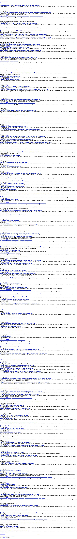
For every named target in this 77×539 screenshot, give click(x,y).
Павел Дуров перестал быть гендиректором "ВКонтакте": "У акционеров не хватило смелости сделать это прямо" (21, 30)
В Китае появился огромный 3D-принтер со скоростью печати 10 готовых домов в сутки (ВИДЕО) (17, 365)
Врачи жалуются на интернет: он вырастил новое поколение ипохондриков (14, 487)
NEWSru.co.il (2, 536)
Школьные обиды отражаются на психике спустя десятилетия (11, 432)
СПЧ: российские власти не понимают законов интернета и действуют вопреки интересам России (18, 110)
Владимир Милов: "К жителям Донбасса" (7, 484)
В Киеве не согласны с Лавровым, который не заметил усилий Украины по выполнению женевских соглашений (20, 50)
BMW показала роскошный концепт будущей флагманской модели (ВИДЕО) (13, 126)
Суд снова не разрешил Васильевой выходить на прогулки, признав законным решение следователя (18, 57)
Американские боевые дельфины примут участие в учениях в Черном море (14, 473)
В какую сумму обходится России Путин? (7, 418)
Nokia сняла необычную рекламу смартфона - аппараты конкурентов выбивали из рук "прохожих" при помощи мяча (21, 391)
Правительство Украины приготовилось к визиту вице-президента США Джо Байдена (15, 442)
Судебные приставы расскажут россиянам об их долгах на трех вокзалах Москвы (15, 408)
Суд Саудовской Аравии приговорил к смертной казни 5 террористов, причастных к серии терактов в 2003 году (20, 173)
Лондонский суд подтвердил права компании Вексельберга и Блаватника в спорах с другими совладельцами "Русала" (21, 260)
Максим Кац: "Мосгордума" (5, 227)
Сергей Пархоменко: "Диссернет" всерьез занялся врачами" (11, 177)
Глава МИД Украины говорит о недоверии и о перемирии (10, 326)
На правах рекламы (8, 289)
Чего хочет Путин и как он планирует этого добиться (9, 438)
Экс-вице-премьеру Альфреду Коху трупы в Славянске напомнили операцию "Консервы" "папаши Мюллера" (20, 394)
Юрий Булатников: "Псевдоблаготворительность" (9, 61)
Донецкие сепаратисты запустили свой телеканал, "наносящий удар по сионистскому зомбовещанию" (18, 23)
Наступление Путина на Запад (5, 336)
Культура (7, 154)
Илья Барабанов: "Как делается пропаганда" (8, 306)
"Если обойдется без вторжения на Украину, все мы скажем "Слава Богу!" (13, 296)
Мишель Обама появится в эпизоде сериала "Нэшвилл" (10, 435)
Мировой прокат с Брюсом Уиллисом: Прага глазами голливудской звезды (13, 287)
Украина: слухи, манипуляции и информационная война (10, 253)
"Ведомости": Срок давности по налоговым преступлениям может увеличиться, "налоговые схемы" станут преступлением (22, 498)
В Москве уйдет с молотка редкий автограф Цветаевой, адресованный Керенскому (15, 299)
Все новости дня (2, 2)
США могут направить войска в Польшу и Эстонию (9, 220)
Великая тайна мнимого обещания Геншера (8, 189)
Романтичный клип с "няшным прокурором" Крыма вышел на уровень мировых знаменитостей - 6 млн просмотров (21, 210)
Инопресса (7, 98)
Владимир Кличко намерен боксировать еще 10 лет (9, 388)
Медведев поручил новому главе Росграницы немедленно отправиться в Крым (14, 47)
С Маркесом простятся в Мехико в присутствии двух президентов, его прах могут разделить (17, 463)
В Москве (5, 536)
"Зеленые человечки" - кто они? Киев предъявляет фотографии (11, 166)
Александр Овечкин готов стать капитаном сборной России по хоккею (13, 270)
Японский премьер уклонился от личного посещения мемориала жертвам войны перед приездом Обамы (19, 512)
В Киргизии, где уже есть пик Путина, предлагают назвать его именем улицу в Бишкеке (16, 236)
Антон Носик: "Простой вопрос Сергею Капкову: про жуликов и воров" (13, 425)
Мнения (7, 377)
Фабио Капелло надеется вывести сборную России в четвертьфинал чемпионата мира (16, 148)
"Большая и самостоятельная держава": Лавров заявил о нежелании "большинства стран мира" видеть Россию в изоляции (22, 136)
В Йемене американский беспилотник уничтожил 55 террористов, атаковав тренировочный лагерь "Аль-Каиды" (20, 5)
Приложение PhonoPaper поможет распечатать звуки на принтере (12, 452)
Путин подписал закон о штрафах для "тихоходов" (9, 346)
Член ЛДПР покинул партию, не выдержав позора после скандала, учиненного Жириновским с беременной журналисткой (22, 445)
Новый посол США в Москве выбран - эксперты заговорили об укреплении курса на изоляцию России (18, 422)
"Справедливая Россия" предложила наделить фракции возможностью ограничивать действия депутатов (19, 233)
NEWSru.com (3, 1)
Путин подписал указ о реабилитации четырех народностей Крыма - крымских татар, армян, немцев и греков (20, 206)
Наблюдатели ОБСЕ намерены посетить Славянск (9, 526)
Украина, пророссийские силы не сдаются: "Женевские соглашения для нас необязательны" (17, 368)
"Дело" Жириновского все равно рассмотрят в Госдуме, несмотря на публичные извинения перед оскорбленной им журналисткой (23, 519)
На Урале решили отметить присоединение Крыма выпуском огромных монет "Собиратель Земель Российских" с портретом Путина (24, 89)
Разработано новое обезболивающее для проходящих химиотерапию (12, 340)
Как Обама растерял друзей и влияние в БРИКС (8, 309)
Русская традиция (3, 362)
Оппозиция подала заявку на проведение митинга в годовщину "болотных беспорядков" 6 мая (17, 323)
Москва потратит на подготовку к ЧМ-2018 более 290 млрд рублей (12, 180)
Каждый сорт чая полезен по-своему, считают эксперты (10, 76)
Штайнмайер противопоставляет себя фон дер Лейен (10, 155)
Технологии (7, 185)
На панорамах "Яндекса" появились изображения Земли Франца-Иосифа (13, 480)
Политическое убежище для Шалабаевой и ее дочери (9, 79)
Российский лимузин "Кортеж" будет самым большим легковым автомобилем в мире (15, 290)
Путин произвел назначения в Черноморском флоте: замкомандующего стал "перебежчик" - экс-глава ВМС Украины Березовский (23, 401)
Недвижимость (8, 43)
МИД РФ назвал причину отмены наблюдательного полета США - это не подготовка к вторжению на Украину (19, 27)
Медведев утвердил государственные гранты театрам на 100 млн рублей (13, 256)
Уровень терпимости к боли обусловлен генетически (9, 280)
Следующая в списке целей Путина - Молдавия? (9, 199)
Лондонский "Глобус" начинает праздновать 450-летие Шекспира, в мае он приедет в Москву (17, 313)
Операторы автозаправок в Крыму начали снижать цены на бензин (12, 428)
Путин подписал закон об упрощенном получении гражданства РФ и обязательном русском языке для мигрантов (20, 371)
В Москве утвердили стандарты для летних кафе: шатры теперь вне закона (13, 40)
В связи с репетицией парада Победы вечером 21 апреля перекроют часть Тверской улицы (16, 139)
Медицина (7, 78)
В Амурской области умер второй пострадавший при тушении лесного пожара (14, 515)
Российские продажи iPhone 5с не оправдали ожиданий (10, 119)
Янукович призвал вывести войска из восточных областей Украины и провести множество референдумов (19, 72)
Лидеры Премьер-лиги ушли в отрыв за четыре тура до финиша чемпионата (14, 415)
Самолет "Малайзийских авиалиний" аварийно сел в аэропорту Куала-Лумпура (14, 530)
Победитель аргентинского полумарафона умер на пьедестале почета (13, 359)
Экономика (7, 88)
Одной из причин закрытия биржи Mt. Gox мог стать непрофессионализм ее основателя (16, 263)
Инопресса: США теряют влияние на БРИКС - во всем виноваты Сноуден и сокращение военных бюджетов (19, 224)
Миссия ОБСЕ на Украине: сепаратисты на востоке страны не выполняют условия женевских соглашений (19, 349)
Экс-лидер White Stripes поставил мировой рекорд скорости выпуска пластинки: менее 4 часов (17, 103)
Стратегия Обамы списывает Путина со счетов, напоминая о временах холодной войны (16, 398)
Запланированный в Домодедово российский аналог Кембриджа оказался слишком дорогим (17, 277)
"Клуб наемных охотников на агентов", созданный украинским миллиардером (14, 162)
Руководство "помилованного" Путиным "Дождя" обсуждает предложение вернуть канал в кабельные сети (19, 303)
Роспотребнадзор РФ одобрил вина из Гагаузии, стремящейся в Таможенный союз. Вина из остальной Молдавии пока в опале (23, 203)
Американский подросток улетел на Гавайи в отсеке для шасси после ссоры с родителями (16, 343)
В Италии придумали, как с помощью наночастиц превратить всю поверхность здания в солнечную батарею (20, 44)
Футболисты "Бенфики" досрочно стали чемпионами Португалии (12, 405)
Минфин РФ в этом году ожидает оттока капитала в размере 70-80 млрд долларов (15, 86)
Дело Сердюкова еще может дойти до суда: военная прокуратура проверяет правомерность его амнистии (19, 494)
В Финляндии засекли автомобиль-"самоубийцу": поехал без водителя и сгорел (14, 69)
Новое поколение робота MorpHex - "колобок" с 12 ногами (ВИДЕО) (12, 183)
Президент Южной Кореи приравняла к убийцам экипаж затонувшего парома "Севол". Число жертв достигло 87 (20, 246)
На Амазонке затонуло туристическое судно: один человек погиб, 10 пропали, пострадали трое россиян (19, 505)
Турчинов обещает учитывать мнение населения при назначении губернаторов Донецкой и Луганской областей (20, 522)
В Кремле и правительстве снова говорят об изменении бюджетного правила (14, 501)
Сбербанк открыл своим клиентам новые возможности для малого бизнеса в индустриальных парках (18, 455)
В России (7, 11)
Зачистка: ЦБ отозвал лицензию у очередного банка (9, 385)
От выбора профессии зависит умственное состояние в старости (12, 196)
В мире (7, 85)
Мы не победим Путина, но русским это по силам (9, 356)
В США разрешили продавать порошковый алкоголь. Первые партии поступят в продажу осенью (17, 273)
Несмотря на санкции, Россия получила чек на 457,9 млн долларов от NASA (13, 106)
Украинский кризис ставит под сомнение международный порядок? (12, 169)
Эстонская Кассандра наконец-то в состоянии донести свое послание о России (14, 230)
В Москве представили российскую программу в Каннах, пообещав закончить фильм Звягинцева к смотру (19, 151)
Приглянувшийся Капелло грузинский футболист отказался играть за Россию (14, 186)
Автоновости (7, 36)
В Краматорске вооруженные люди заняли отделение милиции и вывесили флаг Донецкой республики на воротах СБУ (21, 16)
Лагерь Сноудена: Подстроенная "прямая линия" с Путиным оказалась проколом (15, 122)
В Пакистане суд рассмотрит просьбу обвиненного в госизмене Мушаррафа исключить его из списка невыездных (21, 99)
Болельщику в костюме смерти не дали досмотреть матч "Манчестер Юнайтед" (14, 243)
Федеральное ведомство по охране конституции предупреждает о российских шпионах (16, 240)
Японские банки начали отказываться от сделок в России (10, 470)
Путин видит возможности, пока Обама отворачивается (10, 283)
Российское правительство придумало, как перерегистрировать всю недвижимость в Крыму (17, 459)
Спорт (7, 188)
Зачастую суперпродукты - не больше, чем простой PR (10, 250)
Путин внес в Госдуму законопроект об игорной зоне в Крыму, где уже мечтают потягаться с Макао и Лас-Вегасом (20, 129)
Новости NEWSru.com (4, 537)
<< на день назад (2, 534)
